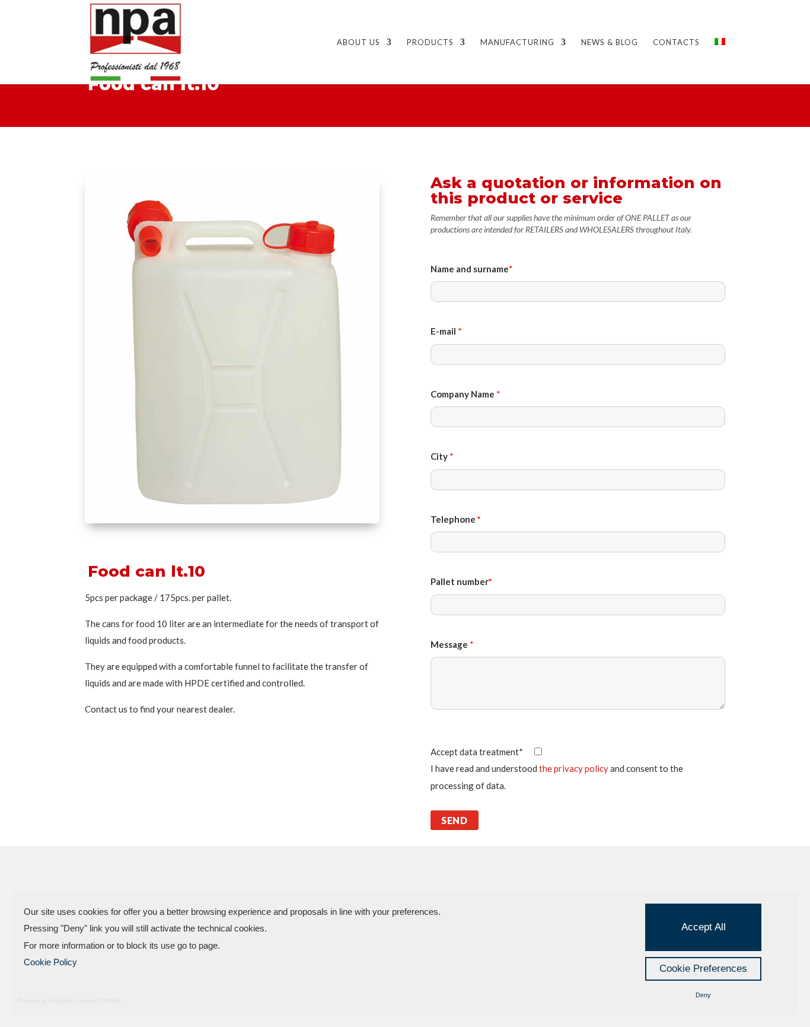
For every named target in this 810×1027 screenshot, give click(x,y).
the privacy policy (573, 768)
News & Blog (609, 42)
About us (358, 42)
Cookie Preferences (703, 968)
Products (430, 42)
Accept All (703, 927)
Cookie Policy (50, 962)
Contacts (676, 42)
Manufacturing (517, 42)
